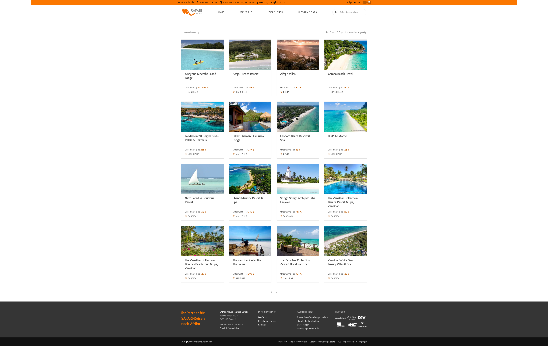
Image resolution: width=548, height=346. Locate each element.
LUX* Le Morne (337, 136)
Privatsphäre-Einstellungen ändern (312, 317)
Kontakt (262, 324)
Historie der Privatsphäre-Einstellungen (308, 323)
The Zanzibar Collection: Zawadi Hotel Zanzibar (295, 262)
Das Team (262, 317)
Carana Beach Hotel (340, 74)
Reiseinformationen (267, 321)
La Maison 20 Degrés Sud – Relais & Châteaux (202, 138)
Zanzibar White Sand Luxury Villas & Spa (341, 262)
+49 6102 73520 (208, 2)
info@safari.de (187, 2)
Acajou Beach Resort (245, 74)
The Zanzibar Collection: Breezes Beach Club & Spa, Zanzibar (201, 264)
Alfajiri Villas (288, 74)
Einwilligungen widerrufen (308, 328)
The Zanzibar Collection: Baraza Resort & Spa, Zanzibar (343, 202)
